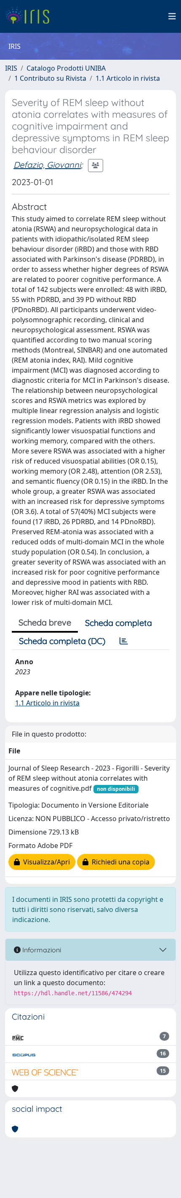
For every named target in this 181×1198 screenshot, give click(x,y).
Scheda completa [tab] (118, 623)
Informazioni (41, 950)
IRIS (11, 68)
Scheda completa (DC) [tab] (62, 641)
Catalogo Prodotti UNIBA (66, 68)
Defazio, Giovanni (47, 164)
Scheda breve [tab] (45, 622)
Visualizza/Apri (45, 862)
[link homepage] (30, 16)
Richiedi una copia (118, 862)
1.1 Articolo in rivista (128, 78)
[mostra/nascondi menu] (172, 16)
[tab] (123, 641)
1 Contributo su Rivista (50, 78)
